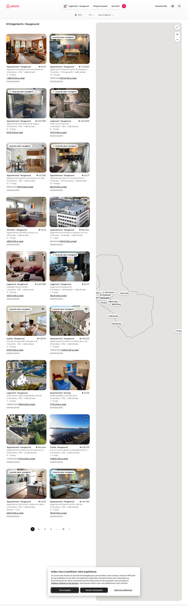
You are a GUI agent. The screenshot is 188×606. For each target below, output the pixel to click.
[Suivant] (69, 529)
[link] (26, 529)
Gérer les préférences (123, 590)
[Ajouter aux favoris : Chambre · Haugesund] (43, 200)
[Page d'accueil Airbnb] (12, 6)
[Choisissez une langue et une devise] (172, 6)
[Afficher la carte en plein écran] (177, 27)
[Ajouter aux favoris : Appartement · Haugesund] (43, 37)
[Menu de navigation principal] (179, 6)
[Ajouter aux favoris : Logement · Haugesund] (86, 91)
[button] (16, 78)
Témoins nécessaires (94, 590)
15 (63, 529)
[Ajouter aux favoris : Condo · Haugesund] (43, 309)
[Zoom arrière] (177, 34)
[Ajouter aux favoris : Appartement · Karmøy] (86, 363)
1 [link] (32, 529)
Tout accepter (65, 590)
